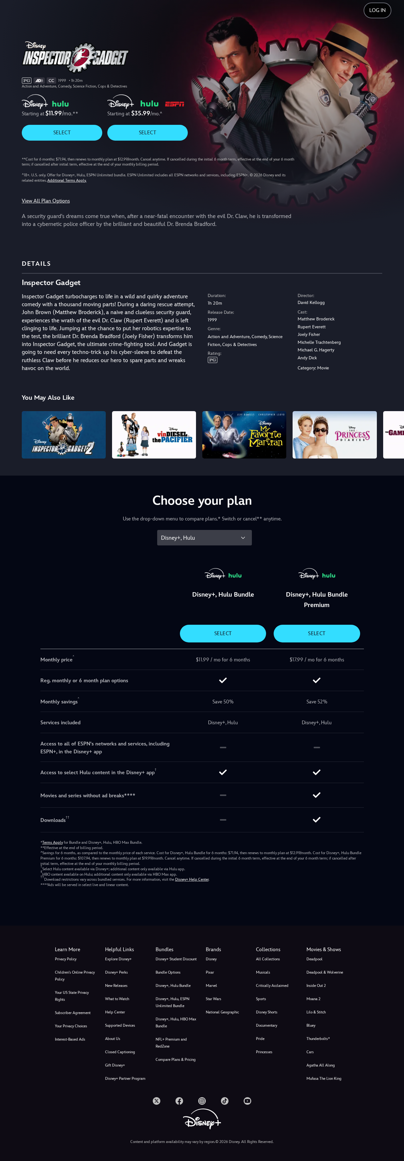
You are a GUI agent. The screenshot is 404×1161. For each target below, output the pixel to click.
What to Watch (117, 999)
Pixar (210, 972)
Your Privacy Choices (71, 1026)
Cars (310, 1052)
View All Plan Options (46, 201)
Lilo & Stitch (316, 1012)
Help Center (115, 1012)
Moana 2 (313, 999)
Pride (260, 1038)
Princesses (264, 1052)
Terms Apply (52, 842)
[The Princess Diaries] (335, 435)
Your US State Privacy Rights (72, 996)
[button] (126, 950)
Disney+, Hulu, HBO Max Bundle (176, 1022)
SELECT (62, 133)
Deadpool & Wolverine (324, 972)
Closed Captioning (120, 1052)
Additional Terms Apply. (66, 180)
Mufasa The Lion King (324, 1078)
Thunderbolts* (318, 1038)
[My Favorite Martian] (244, 435)
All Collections (268, 959)
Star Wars (213, 999)
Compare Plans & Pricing (176, 1059)
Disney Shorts (266, 1012)
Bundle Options (168, 972)
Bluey (310, 1025)
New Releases (116, 985)
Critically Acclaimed (272, 985)
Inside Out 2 (316, 985)
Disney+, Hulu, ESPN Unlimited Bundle (172, 1002)
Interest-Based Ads (70, 1039)
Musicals (263, 972)
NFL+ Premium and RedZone (171, 1043)
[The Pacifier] (154, 435)
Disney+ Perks (116, 972)
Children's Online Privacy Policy (75, 976)
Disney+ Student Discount (176, 959)
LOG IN (377, 10)
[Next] (392, 433)
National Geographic (222, 1012)
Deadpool (314, 959)
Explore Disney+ (118, 959)
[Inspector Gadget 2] (64, 435)
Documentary (266, 1025)
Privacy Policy (65, 959)
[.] (156, 1101)
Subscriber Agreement (73, 1013)
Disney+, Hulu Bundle (173, 985)
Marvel (211, 985)
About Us (112, 1038)
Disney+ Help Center (192, 879)
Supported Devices (120, 1025)
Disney (211, 959)
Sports (261, 999)
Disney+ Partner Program (125, 1078)
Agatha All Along (320, 1065)
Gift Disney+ (115, 1065)
